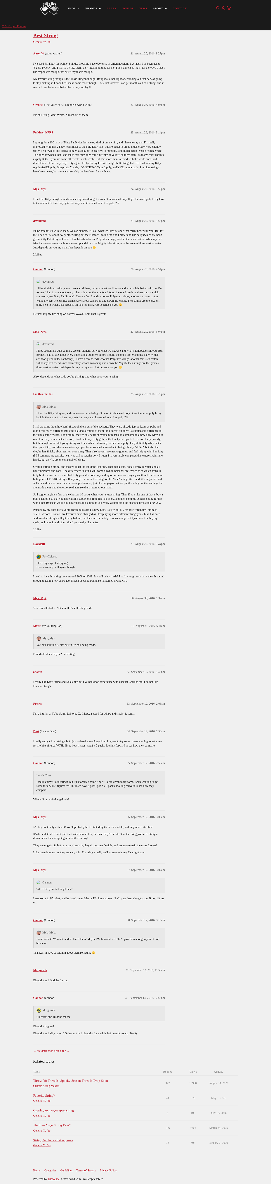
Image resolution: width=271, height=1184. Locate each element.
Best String (45, 35)
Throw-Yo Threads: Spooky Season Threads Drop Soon (70, 1080)
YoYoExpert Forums (14, 26)
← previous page (43, 1050)
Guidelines (66, 1170)
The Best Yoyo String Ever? (52, 1125)
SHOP (71, 8)
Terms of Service (86, 1170)
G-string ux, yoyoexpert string (53, 1110)
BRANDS (91, 8)
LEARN (112, 8)
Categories (50, 1170)
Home (36, 1170)
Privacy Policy (108, 1170)
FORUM (127, 8)
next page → (62, 1050)
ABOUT (158, 8)
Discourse (54, 1178)
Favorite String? (44, 1095)
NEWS (143, 8)
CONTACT (180, 8)
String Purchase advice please (53, 1140)
